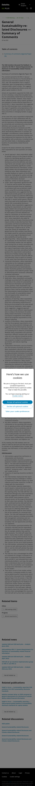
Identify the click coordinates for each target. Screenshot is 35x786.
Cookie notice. (18, 396)
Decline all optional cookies (17, 407)
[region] (17, 393)
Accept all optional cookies (17, 402)
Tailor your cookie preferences (17, 411)
